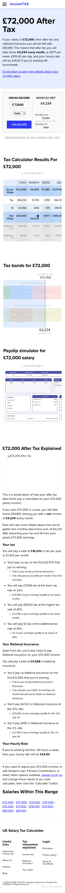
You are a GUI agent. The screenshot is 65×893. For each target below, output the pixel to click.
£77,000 (21, 806)
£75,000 (48, 802)
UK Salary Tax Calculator (23, 830)
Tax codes (27, 870)
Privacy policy (49, 855)
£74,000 (34, 802)
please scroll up (52, 775)
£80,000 (8, 811)
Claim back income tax (8, 852)
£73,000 (21, 802)
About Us (7, 860)
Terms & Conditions (48, 862)
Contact (6, 867)
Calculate (19, 124)
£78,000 (34, 806)
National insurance (27, 862)
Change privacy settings (51, 886)
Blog (4, 873)
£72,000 (8, 802)
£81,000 (21, 811)
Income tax (28, 854)
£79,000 (47, 806)
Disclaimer (47, 848)
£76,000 (8, 806)
